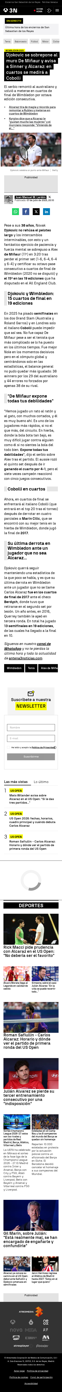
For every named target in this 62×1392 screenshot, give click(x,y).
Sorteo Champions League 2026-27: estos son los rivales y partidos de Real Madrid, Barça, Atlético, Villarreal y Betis (16, 1138)
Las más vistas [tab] (16, 782)
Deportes (31, 905)
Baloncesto (21, 41)
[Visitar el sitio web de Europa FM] (31, 1338)
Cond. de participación (41, 1377)
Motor (45, 41)
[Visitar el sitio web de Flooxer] (42, 1345)
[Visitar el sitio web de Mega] (31, 1330)
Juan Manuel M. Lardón (31, 197)
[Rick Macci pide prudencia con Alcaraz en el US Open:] (31, 929)
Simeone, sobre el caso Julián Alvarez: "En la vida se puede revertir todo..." (44, 987)
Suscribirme (31, 756)
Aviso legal (19, 1371)
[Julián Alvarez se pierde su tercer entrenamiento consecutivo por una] (31, 1073)
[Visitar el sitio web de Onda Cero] (16, 1338)
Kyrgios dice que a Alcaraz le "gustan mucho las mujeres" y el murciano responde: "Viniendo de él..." (30, 123)
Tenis (7, 41)
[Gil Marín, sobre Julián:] (31, 1215)
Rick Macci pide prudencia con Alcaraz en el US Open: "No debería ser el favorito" (28, 951)
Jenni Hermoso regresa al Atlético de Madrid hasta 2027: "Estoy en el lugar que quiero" (44, 1277)
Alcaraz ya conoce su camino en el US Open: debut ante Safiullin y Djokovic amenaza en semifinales (15, 1279)
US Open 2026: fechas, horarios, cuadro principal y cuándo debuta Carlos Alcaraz (32, 822)
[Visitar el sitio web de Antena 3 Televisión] (16, 1322)
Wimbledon (14, 668)
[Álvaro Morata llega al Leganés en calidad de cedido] (16, 973)
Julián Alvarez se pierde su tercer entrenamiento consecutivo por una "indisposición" (28, 1097)
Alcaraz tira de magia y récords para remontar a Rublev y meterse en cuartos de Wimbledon (32, 110)
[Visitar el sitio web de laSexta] (31, 1322)
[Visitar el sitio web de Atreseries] (46, 1330)
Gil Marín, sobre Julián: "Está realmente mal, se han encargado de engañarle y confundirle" (30, 1239)
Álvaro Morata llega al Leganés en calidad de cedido (15, 986)
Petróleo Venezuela (51, 2)
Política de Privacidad (43, 747)
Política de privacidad (37, 1371)
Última (39, 10)
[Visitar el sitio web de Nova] (16, 1330)
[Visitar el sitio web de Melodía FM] (46, 1338)
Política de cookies (18, 1377)
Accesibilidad (31, 1383)
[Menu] (58, 10)
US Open (16, 790)
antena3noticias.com (25, 658)
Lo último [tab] (41, 782)
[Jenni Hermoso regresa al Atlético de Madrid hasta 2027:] (45, 1264)
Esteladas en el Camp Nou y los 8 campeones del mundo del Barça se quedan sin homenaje (44, 1135)
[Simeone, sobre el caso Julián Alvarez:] (45, 973)
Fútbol (34, 41)
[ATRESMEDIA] (31, 1311)
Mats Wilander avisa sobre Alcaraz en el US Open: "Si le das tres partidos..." (31, 798)
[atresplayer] (49, 10)
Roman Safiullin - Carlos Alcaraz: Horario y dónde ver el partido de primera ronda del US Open (32, 845)
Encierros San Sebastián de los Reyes (22, 2)
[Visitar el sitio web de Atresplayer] (23, 1345)
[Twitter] (49, 197)
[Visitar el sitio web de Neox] (46, 1322)
